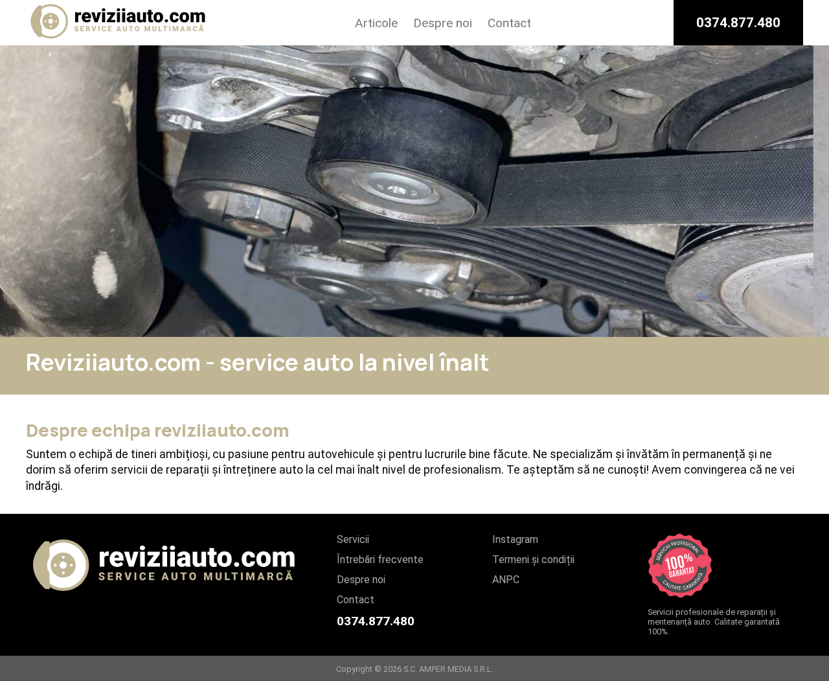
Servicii (353, 539)
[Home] (119, 39)
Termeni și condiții (533, 559)
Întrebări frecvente (380, 559)
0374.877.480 (738, 22)
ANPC (505, 579)
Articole (376, 23)
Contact (509, 23)
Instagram (515, 539)
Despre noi (442, 23)
